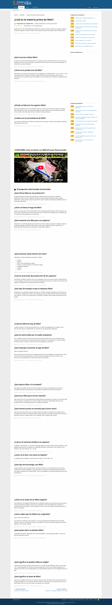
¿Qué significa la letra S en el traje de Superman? (84, 107)
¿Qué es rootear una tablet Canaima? (84, 114)
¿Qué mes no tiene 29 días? (21, 590)
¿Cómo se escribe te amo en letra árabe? (85, 34)
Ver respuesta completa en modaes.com (34, 331)
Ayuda (86, 599)
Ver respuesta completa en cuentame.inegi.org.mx (36, 285)
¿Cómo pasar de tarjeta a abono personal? (85, 43)
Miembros (35, 7)
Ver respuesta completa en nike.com (33, 33)
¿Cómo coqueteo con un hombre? (83, 40)
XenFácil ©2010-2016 (71, 602)
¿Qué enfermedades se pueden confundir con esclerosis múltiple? (86, 118)
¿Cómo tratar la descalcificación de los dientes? (86, 23)
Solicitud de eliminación (20, 33)
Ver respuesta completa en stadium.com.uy (35, 461)
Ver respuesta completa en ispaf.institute (34, 272)
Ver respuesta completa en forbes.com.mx (34, 344)
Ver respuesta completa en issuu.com (33, 418)
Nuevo (27, 7)
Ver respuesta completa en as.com (33, 573)
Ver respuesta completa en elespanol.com (34, 510)
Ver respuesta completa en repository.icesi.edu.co (36, 204)
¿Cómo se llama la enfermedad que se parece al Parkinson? (86, 27)
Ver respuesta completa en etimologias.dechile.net (36, 538)
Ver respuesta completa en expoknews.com (35, 392)
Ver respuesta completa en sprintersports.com (35, 216)
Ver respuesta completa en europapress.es (34, 299)
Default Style (17, 599)
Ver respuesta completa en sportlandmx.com (35, 66)
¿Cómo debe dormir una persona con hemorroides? (84, 140)
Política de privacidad (79, 599)
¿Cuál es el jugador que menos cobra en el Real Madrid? (85, 136)
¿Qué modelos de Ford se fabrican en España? (86, 121)
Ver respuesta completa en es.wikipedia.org (35, 114)
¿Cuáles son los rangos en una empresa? (85, 37)
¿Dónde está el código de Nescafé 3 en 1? (85, 18)
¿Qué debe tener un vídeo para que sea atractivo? (85, 124)
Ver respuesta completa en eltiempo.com (34, 585)
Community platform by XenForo (48, 602)
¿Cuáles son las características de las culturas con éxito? (86, 31)
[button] (30, 7)
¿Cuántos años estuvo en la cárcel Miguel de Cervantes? (86, 111)
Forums (21, 7)
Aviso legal (70, 599)
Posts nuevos (16, 9)
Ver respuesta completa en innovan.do (34, 405)
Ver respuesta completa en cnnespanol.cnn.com (35, 81)
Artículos (22, 15)
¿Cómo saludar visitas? (80, 21)
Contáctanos (64, 599)
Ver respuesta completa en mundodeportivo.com (36, 526)
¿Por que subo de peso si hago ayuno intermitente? (84, 132)
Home (15, 7)
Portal (95, 599)
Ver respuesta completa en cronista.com (34, 125)
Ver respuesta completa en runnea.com (34, 360)
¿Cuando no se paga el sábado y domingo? (56, 590)
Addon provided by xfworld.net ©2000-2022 (56, 603)
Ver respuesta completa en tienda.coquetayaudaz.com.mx (37, 451)
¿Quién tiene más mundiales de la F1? (84, 46)
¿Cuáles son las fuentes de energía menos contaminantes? (85, 128)
